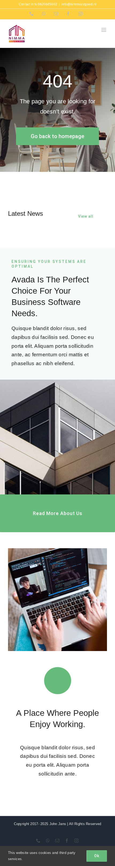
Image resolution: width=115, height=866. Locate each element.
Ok (96, 856)
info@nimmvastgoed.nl (79, 4)
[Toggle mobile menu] (104, 30)
